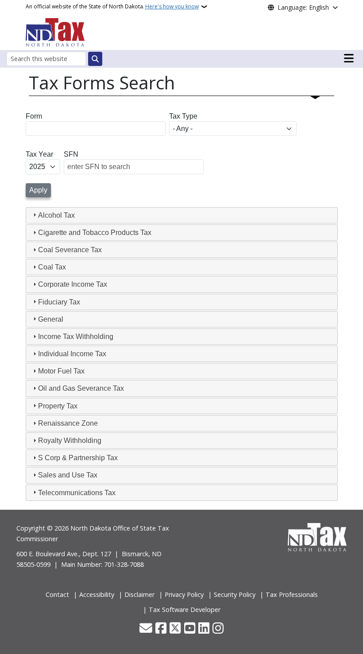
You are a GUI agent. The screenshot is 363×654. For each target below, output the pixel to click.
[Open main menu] (348, 58)
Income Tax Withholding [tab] (75, 336)
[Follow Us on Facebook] (160, 629)
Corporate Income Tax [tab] (72, 284)
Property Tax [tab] (57, 406)
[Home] (55, 31)
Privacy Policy (184, 594)
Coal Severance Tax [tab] (70, 250)
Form (34, 116)
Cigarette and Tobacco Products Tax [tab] (94, 232)
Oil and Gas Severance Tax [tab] (81, 388)
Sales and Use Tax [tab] (67, 475)
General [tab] (50, 319)
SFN (71, 154)
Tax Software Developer (184, 609)
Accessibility (96, 594)
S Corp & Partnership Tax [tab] (78, 458)
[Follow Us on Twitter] (175, 629)
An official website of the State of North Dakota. (112, 6)
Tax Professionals (292, 594)
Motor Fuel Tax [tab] (61, 371)
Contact (57, 594)
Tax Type (183, 116)
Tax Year (39, 154)
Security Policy (234, 594)
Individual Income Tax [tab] (72, 354)
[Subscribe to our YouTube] (189, 629)
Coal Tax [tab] (52, 267)
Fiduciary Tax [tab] (59, 302)
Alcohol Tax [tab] (56, 215)
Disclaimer (139, 594)
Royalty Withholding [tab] (69, 440)
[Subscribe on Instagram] (218, 629)
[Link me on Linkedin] (203, 629)
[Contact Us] (145, 629)
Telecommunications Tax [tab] (77, 492)
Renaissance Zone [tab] (68, 423)
